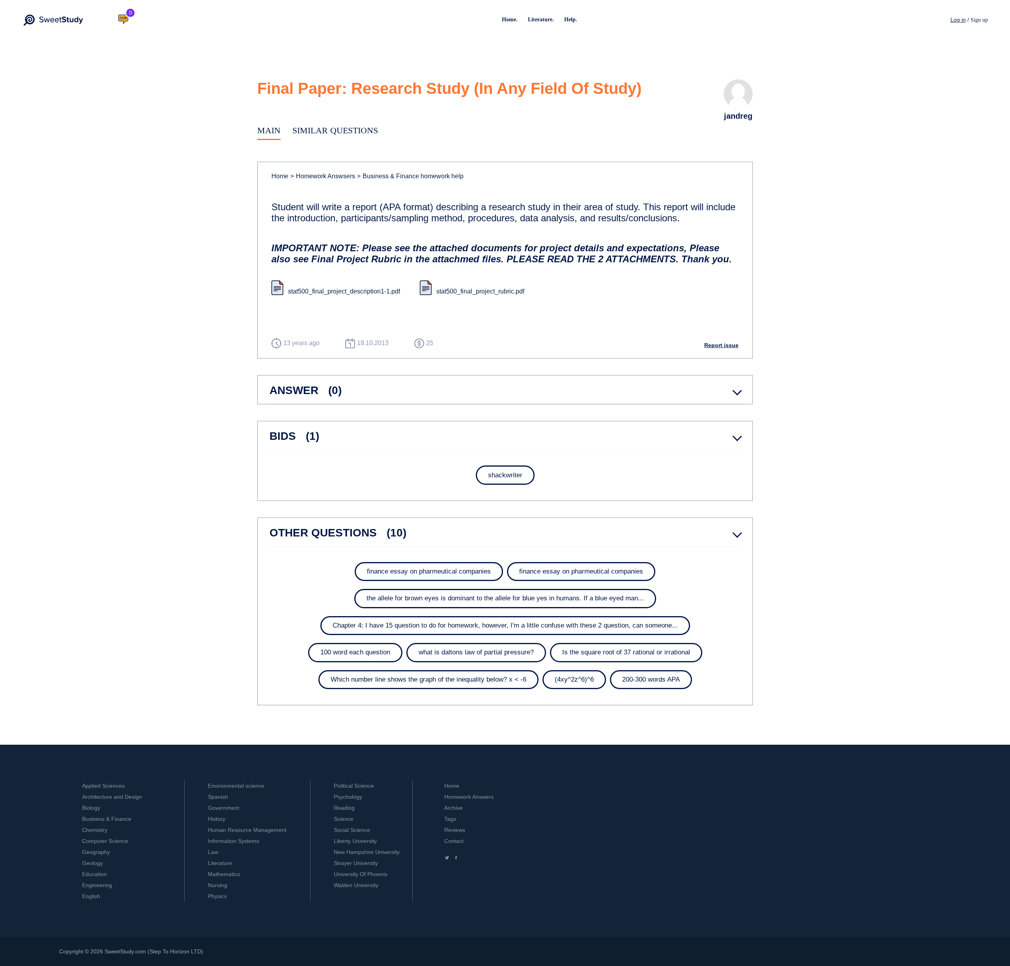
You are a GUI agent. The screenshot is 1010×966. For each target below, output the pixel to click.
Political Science (354, 786)
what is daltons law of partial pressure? (476, 652)
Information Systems (233, 841)
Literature (220, 863)
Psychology (348, 797)
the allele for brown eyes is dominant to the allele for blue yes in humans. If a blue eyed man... (505, 598)
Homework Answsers (322, 176)
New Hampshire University (367, 852)
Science (344, 819)
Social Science (352, 830)
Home (279, 176)
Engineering (97, 885)
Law (213, 852)
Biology (91, 808)
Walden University (356, 885)
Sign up (979, 20)
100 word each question (355, 652)
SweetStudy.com (125, 951)
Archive (453, 808)
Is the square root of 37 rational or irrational (626, 652)
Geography (96, 852)
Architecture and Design (112, 797)
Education (94, 874)
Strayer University (356, 863)
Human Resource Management (247, 830)
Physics (217, 896)
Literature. (541, 19)
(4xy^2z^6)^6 (574, 679)
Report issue (721, 345)
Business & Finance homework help (410, 176)
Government (223, 808)
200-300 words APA (651, 679)
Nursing (217, 885)
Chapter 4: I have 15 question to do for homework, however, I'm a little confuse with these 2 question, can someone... (505, 625)
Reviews (454, 830)
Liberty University (355, 841)
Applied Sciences (103, 786)
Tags (450, 819)
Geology (92, 863)
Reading (344, 808)
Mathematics (224, 874)
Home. (510, 19)
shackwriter (505, 475)
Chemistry (94, 830)
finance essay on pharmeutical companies (429, 571)
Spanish (218, 797)
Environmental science (236, 786)
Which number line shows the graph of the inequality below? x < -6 (428, 679)
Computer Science (105, 841)
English (91, 896)
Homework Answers (469, 797)
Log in (958, 20)
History (216, 819)
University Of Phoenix (360, 874)
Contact (454, 841)
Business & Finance (106, 819)
